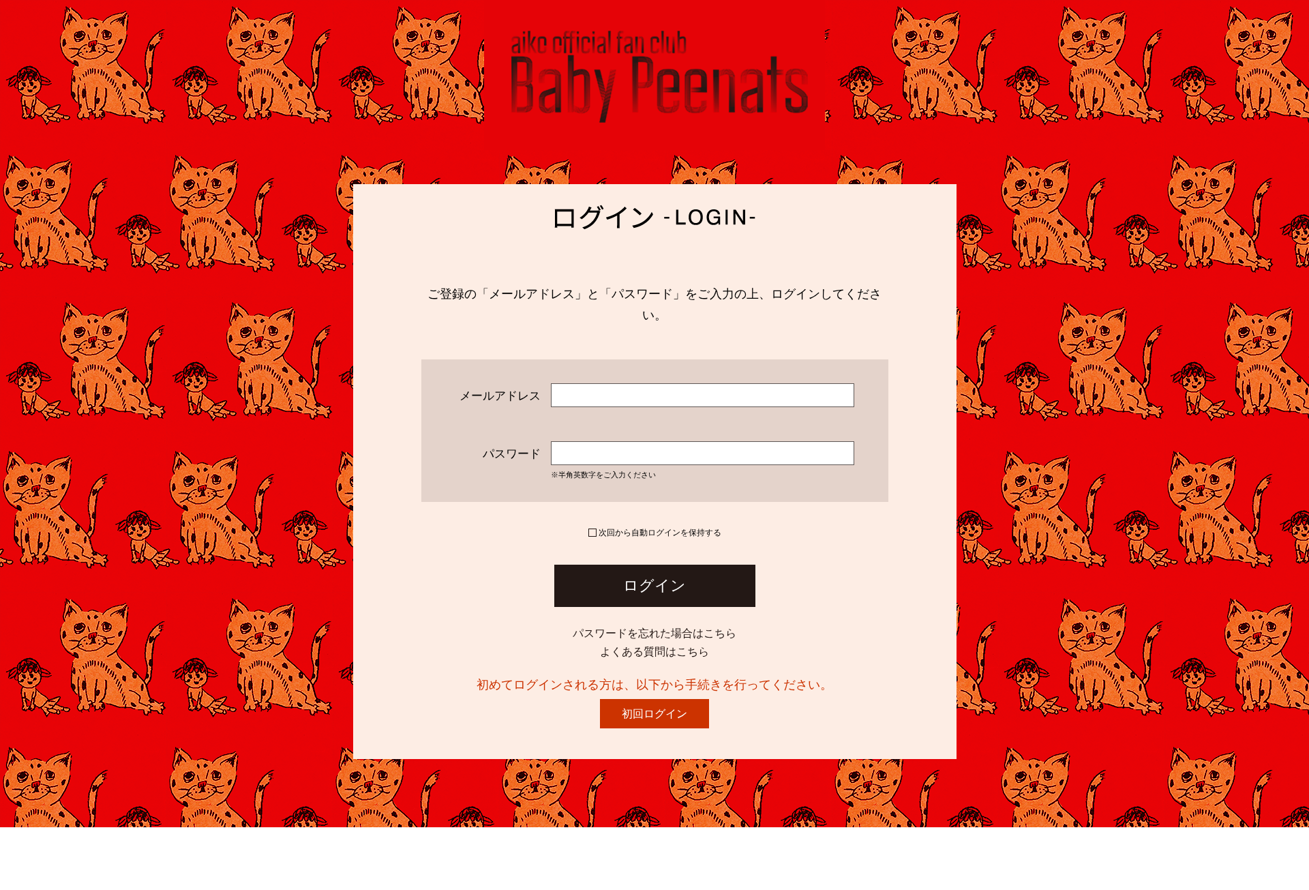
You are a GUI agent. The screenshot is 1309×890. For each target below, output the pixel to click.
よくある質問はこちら (654, 651)
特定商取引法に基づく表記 (552, 849)
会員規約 (445, 849)
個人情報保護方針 (359, 849)
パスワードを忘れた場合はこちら (654, 633)
